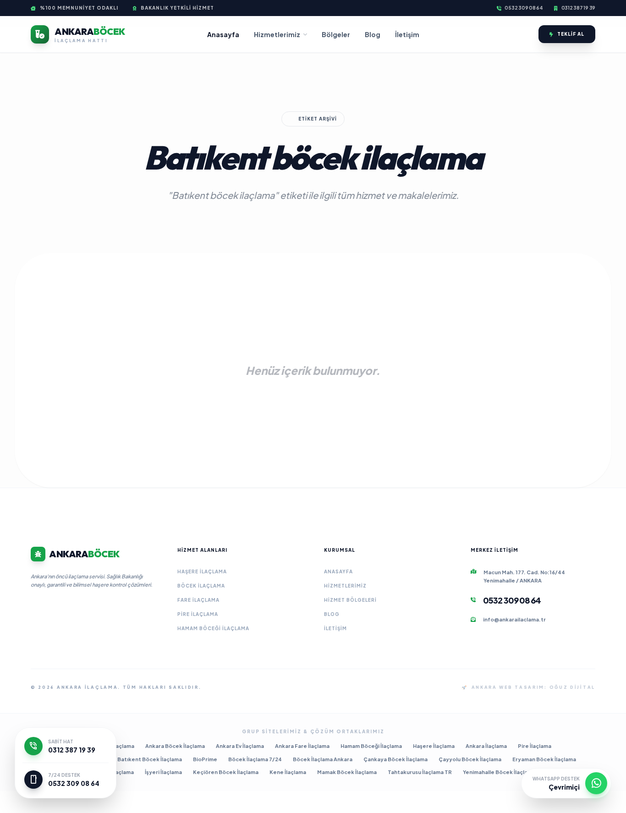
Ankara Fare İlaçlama (302, 746)
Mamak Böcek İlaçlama (347, 772)
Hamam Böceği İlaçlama (213, 628)
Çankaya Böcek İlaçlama (395, 759)
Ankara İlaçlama (486, 746)
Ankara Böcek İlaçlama (175, 746)
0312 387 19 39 (578, 8)
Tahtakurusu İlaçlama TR (420, 772)
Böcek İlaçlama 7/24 (255, 759)
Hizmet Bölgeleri (350, 600)
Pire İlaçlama (197, 614)
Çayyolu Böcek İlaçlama (470, 759)
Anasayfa (223, 34)
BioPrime (205, 759)
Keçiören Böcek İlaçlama (225, 772)
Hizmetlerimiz (277, 34)
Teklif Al (570, 34)
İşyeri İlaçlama (163, 772)
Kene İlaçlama (287, 772)
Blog (372, 34)
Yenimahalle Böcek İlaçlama (499, 772)
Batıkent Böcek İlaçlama (149, 759)
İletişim (407, 34)
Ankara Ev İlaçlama (240, 746)
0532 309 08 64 (524, 8)
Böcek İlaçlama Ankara (322, 759)
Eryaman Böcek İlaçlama (544, 759)
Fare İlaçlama (198, 600)
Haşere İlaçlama (202, 571)
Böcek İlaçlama (201, 585)
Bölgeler (336, 34)
